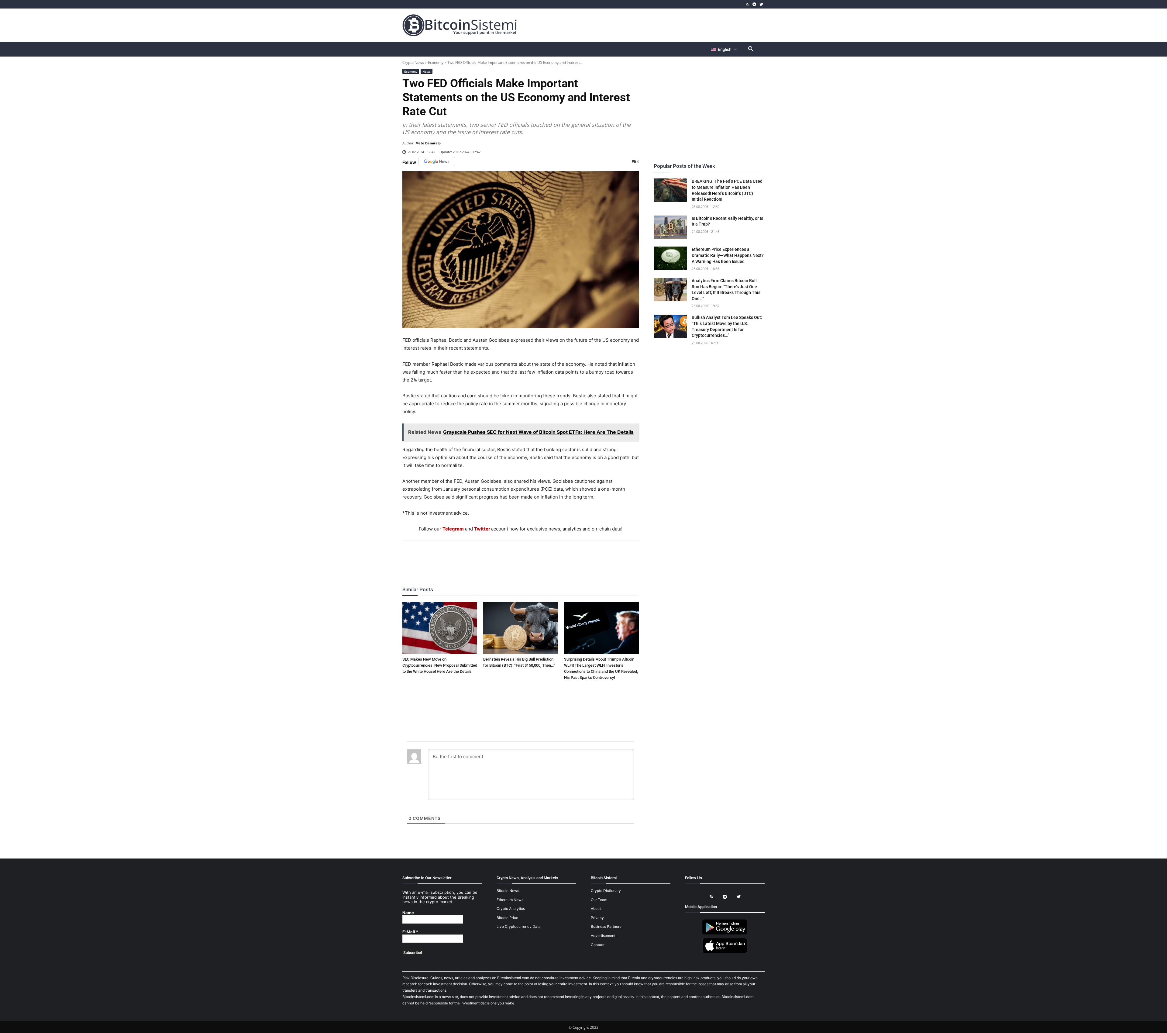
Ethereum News (510, 899)
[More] (555, 557)
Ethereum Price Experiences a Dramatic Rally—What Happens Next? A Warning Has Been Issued (728, 255)
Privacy (597, 917)
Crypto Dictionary (606, 890)
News (426, 71)
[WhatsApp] (513, 557)
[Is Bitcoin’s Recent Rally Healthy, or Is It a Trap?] (670, 227)
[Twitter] (761, 4)
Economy (435, 62)
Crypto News (413, 62)
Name (408, 912)
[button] (751, 49)
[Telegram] (754, 4)
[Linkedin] (527, 557)
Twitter (482, 529)
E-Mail (410, 932)
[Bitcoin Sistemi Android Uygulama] (725, 933)
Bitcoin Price (507, 917)
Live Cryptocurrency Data (519, 926)
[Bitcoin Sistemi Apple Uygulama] (725, 952)
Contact (597, 944)
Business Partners (606, 926)
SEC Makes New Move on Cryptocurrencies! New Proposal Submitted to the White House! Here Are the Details (439, 665)
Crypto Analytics (511, 908)
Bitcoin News (508, 890)
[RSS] (747, 4)
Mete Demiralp (428, 143)
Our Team (599, 899)
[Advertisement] (654, 25)
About (596, 908)
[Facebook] (485, 557)
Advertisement (603, 935)
